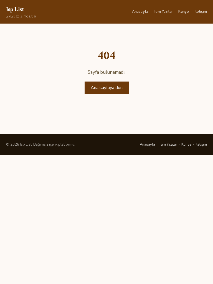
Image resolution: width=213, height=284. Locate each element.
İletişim (200, 11)
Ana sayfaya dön (107, 88)
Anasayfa (140, 11)
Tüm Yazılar (163, 11)
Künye (183, 11)
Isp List (21, 12)
